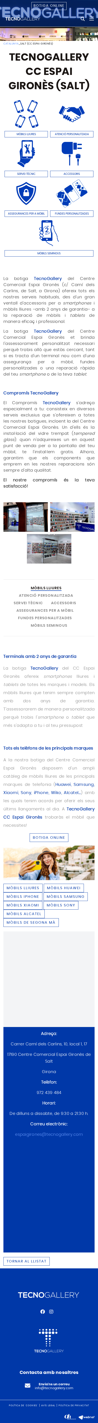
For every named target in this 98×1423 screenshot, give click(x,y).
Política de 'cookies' (23, 1405)
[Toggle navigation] (92, 19)
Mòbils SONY (61, 905)
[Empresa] (22, 18)
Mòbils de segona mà (31, 922)
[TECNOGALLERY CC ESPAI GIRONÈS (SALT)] (25, 517)
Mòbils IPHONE (23, 896)
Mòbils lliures (23, 888)
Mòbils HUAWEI (64, 888)
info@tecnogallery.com (54, 1388)
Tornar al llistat (26, 1261)
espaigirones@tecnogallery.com (49, 1135)
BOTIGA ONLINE (49, 837)
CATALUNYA (11, 43)
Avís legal (48, 1405)
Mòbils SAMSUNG (66, 896)
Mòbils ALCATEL (24, 914)
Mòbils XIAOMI (23, 905)
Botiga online (49, 5)
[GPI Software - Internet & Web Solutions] (87, 1417)
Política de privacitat (74, 1405)
